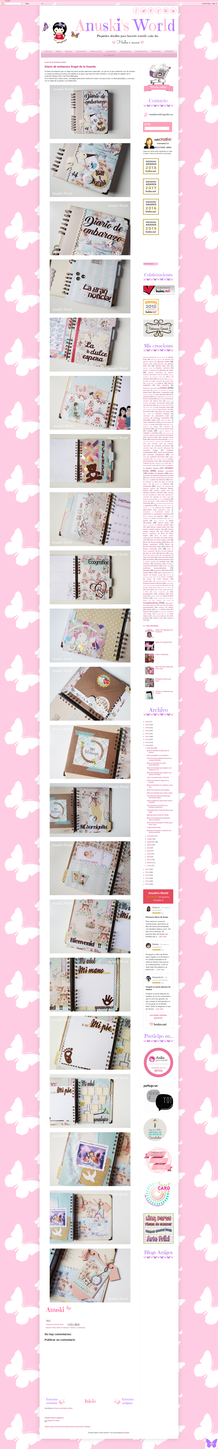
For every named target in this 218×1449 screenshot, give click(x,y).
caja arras (159, 405)
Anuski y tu (170, 379)
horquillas (168, 507)
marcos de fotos (148, 557)
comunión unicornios (162, 446)
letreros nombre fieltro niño (160, 527)
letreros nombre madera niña (153, 529)
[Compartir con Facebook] (76, 1324)
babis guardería (163, 385)
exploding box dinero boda (162, 497)
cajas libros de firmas (162, 411)
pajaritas (145, 575)
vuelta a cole (158, 618)
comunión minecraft (157, 439)
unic (165, 614)
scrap (168, 600)
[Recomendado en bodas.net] (151, 314)
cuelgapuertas (147, 463)
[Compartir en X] (73, 1324)
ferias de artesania (149, 499)
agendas (167, 359)
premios (159, 585)
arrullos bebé (169, 381)
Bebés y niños (96, 51)
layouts (145, 521)
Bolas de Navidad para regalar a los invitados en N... (159, 769)
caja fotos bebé (148, 407)
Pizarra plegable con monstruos (158, 755)
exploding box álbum (155, 495)
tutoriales (158, 614)
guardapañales (169, 503)
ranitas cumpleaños (159, 592)
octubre (150, 839)
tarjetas (149, 609)
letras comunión (159, 520)
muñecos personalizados (154, 568)
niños (167, 570)
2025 (147, 725)
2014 (147, 878)
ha (170, 505)
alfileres (168, 377)
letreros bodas (163, 523)
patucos (168, 575)
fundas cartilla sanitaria (158, 501)
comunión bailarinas (149, 435)
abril (149, 857)
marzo (149, 860)
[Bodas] (159, 294)
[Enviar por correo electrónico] (69, 1324)
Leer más (162, 937)
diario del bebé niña (152, 477)
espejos (159, 486)
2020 (147, 739)
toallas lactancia (148, 612)
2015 (147, 875)
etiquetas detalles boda (162, 490)
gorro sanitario (158, 503)
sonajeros (161, 607)
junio (149, 851)
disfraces (166, 484)
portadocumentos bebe (163, 581)
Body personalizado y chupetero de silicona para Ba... (159, 831)
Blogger (126, 1433)
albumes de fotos (166, 370)
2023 (147, 731)
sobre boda (162, 605)
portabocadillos (147, 581)
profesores (168, 585)
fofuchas (159, 499)
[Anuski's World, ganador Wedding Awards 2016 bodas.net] (151, 214)
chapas (155, 426)
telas (157, 609)
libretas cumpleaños (149, 533)
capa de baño (166, 420)
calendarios (146, 416)
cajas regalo (147, 413)
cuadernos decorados (157, 457)
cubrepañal (166, 461)
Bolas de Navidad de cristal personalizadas (156, 764)
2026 (147, 722)
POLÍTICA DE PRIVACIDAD (64, 1427)
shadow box (153, 605)
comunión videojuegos (164, 448)
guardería (149, 505)
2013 (147, 881)
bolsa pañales (167, 397)
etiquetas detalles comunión (153, 492)
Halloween (158, 507)
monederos (158, 564)
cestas (164, 424)
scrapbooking (81, 1327)
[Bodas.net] (158, 1025)
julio (148, 848)
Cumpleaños (111, 51)
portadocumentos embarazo (152, 583)
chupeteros (147, 429)
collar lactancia (166, 433)
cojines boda (169, 429)
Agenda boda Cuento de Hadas (158, 815)
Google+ (8, 1)
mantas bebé (154, 555)
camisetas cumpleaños (161, 418)
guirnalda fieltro (162, 505)
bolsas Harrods (162, 399)
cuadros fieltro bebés (159, 459)
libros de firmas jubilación (165, 551)
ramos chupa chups (160, 589)
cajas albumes (162, 409)
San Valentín (156, 600)
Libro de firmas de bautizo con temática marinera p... (157, 806)
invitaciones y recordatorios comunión (156, 514)
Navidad (146, 570)
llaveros (162, 553)
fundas (145, 501)
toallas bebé (165, 609)
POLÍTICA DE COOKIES (82, 1427)
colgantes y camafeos (150, 433)
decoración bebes (150, 465)
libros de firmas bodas (152, 542)
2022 (147, 734)
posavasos (151, 585)
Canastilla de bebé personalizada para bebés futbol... (158, 797)
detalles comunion (165, 471)
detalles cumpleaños (156, 473)
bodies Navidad (147, 394)
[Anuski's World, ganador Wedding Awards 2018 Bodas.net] (151, 174)
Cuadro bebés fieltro (154, 827)
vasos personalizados (159, 616)
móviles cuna (166, 566)
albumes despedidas (155, 372)
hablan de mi (147, 507)
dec (172, 463)
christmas (167, 426)
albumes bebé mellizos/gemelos (153, 364)
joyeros (160, 516)
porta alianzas (163, 579)
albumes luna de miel (159, 374)
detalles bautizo (152, 468)
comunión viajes (148, 448)
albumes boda (147, 368)
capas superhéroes (149, 422)
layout (169, 518)
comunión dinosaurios (165, 435)
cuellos (166, 463)
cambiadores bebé (162, 416)
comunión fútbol (152, 437)
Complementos (141, 51)
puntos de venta (165, 587)
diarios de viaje (166, 482)
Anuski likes (160, 379)
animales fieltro (148, 379)
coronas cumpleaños (156, 455)
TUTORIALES (109, 55)
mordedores (154, 566)
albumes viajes (157, 377)
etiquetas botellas (149, 488)
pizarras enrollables (167, 577)
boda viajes (146, 390)
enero (149, 865)
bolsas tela (157, 401)
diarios (147, 479)
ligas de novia (150, 553)
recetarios (161, 594)
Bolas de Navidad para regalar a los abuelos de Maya (159, 773)
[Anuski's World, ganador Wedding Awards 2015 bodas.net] (151, 234)
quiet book (146, 590)
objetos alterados (163, 572)
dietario (157, 484)
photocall (155, 577)
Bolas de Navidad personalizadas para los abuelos (158, 819)
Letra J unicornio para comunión (158, 777)
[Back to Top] (211, 1443)
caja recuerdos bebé (162, 407)
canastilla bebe (149, 420)
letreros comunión (148, 525)
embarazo (73, 1327)
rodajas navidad (158, 598)
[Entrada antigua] (124, 1404)
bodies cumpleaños (163, 392)
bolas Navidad (160, 394)
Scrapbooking (125, 51)
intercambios (147, 510)
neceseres (157, 570)
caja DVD (168, 405)
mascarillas (150, 559)
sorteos (170, 607)
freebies (167, 499)
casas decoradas (165, 422)
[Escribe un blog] (71, 1324)
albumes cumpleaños (149, 370)
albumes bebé (163, 362)
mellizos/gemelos (164, 559)
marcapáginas (166, 555)
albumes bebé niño (162, 366)
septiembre (151, 842)
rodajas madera (155, 596)
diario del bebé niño (167, 477)
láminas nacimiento (158, 518)
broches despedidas (149, 403)
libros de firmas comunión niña (158, 545)
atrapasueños (150, 383)
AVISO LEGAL (49, 1427)
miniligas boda (164, 562)
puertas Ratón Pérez (150, 587)
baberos (160, 383)
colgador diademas (165, 431)
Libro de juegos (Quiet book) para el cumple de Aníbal (159, 759)
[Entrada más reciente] (56, 1404)
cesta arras (155, 424)
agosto (149, 845)
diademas (156, 475)
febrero (149, 863)
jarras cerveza (148, 516)
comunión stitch (157, 443)
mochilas (146, 564)
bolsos (169, 401)
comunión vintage (150, 450)
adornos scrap (161, 357)
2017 (147, 869)
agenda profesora (156, 359)
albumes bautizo (148, 361)
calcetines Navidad (162, 414)
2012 (147, 884)
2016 (147, 872)
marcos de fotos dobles (165, 557)
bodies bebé (147, 392)
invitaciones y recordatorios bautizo (156, 512)
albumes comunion (162, 368)
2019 (147, 742)
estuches (168, 486)
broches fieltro (164, 403)
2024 (147, 728)
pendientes (146, 577)
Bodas (58, 51)
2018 (147, 745)
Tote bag (161, 611)
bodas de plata (167, 390)
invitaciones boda (164, 510)
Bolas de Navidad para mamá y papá (159, 793)
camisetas (146, 418)
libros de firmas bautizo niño (160, 540)
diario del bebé (168, 475)
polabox (149, 579)
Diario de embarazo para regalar (158, 790)
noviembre (151, 836)
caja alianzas (147, 405)
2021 (147, 736)
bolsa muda (156, 397)
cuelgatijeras (158, 463)
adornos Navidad (148, 357)
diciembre (150, 748)
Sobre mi (48, 51)
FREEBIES (169, 51)
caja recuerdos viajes (149, 409)
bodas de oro (156, 390)
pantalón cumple (157, 575)
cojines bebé (158, 429)
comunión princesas (155, 441)
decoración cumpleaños (166, 465)
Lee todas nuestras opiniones (158, 1016)
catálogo (145, 424)
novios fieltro (148, 573)
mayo (149, 854)
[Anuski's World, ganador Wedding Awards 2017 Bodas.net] (151, 194)
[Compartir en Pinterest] (78, 1324)
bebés (54, 1327)
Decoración (156, 51)
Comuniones (81, 51)
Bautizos (68, 51)
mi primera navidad (149, 561)
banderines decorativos (150, 388)
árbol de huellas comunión (153, 381)
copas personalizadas (165, 452)
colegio (150, 431)
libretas (166, 531)
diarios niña (147, 484)
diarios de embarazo (63, 1327)
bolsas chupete (148, 399)
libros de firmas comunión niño (158, 547)
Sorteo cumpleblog (161, 654)
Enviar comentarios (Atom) (63, 1408)
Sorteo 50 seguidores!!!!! (163, 642)
